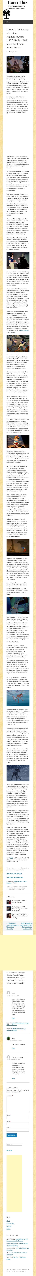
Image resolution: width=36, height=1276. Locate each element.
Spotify (24, 881)
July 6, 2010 (14, 52)
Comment (10, 1096)
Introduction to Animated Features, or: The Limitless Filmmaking (13, 926)
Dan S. (8, 52)
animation (9, 889)
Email (9, 1121)
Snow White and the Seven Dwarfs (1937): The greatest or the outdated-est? (26, 926)
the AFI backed (24, 330)
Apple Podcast (18, 881)
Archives (9, 1226)
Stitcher (9, 883)
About (8, 1221)
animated (24, 886)
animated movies (19, 888)
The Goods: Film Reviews (14, 873)
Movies (16, 886)
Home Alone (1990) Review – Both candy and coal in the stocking (20, 916)
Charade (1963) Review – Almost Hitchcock (19, 901)
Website (9, 1128)
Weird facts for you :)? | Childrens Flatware (16, 1029)
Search (8, 1229)
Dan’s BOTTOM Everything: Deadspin (17, 1244)
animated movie (11, 888)
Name (9, 1115)
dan (23, 889)
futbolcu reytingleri (12, 1243)
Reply (13, 1018)
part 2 (11, 858)
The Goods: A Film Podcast (15, 877)
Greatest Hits (10, 1223)
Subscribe (9, 1150)
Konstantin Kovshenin (20, 1271)
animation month (16, 889)
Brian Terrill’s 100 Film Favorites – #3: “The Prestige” (17, 1240)
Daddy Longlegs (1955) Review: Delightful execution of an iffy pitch (20, 908)
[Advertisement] (18, 952)
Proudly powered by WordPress (15, 1269)
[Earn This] (18, 2)
